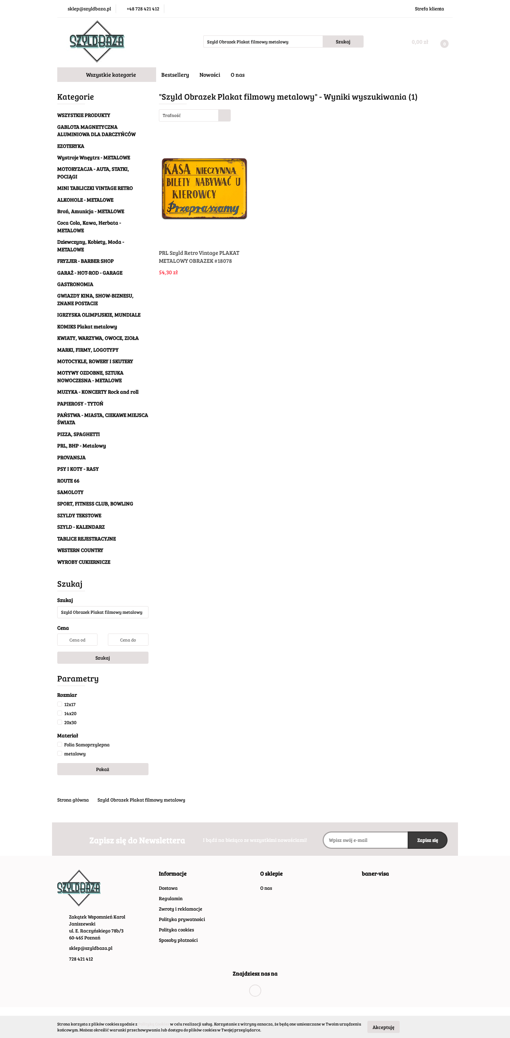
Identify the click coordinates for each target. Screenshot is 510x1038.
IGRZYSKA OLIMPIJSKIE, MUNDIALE (99, 314)
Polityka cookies (176, 929)
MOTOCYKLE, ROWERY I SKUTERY (95, 361)
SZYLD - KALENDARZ (81, 526)
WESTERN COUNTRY (80, 549)
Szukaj (102, 657)
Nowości (209, 74)
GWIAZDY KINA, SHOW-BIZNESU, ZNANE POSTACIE (95, 299)
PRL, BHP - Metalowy (81, 445)
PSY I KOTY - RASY (78, 468)
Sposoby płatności (178, 940)
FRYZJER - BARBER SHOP (85, 260)
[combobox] (195, 115)
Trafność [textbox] (172, 115)
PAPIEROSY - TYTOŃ (80, 403)
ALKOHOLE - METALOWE (85, 199)
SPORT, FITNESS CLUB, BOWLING (95, 503)
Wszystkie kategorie (110, 74)
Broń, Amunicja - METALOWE (90, 211)
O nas (238, 74)
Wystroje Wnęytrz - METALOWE (94, 157)
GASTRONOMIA (75, 284)
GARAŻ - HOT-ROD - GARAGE (89, 272)
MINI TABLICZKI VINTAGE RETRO (95, 187)
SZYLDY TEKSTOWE (79, 515)
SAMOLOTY (70, 491)
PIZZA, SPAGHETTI (78, 433)
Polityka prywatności (182, 919)
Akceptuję (383, 1026)
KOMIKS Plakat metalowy (87, 326)
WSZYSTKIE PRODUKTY (83, 114)
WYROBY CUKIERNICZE (83, 561)
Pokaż (102, 769)
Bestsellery (175, 74)
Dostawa (168, 888)
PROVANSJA (71, 457)
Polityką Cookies (153, 1024)
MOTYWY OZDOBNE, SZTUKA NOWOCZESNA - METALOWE (90, 376)
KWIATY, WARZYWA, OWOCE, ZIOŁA (98, 337)
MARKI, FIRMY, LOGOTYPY (88, 349)
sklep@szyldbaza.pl (90, 948)
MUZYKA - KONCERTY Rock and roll (97, 391)
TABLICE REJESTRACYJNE (86, 538)
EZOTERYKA (70, 145)
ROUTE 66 (68, 480)
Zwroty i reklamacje (180, 908)
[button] (173, 873)
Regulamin (170, 898)
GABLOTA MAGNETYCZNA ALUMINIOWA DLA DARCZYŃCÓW (96, 130)
